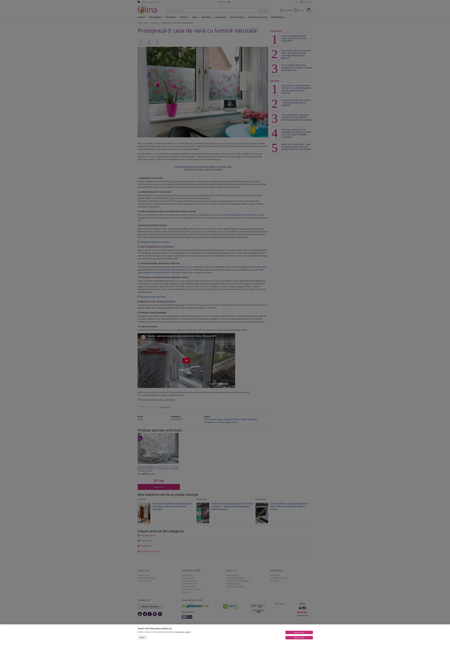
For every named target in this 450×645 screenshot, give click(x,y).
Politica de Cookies (183, 632)
